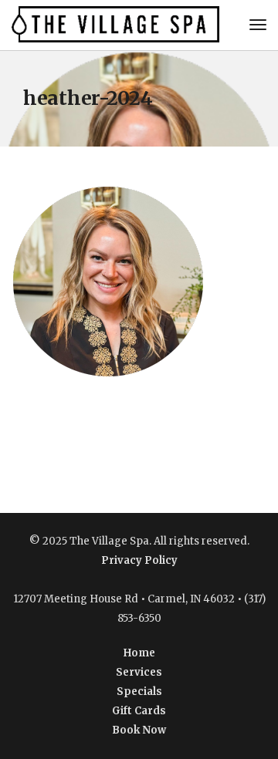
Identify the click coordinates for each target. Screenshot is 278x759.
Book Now (139, 730)
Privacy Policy (139, 560)
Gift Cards (139, 710)
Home (139, 652)
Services (139, 672)
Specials (139, 691)
